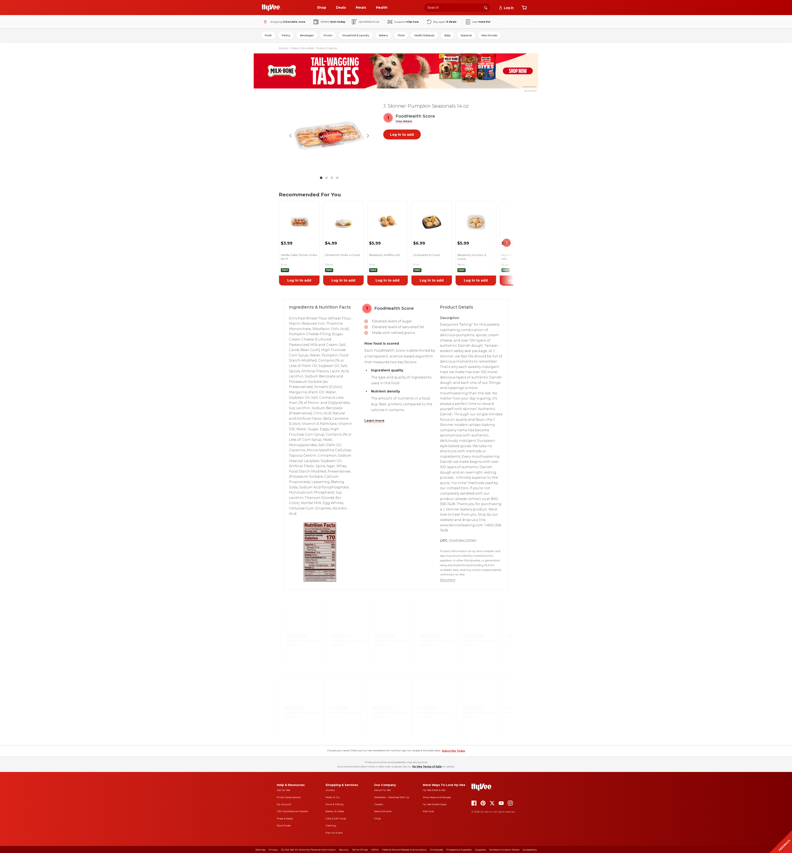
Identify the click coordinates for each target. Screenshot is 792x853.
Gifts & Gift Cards (335, 818)
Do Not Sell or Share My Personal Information (308, 849)
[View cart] (524, 8)
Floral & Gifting (334, 804)
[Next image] (367, 135)
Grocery (330, 790)
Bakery (383, 35)
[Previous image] (290, 135)
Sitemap (260, 849)
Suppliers (480, 849)
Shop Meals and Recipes (437, 797)
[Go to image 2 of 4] (326, 177)
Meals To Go (332, 797)
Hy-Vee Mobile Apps (434, 804)
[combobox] (457, 7)
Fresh (268, 35)
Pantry (286, 35)
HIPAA (375, 849)
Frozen (328, 35)
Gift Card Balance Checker (292, 811)
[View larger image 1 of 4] (329, 135)
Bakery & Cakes (334, 811)
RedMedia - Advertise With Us (391, 797)
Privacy (273, 849)
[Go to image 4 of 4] (337, 177)
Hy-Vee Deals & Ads (434, 790)
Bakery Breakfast (302, 48)
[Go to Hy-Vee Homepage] (271, 7)
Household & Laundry (355, 35)
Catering (330, 825)
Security (344, 849)
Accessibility (530, 849)
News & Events (382, 811)
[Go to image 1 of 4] (321, 177)
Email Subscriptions (289, 797)
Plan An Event (334, 832)
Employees (436, 849)
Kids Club (428, 811)
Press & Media (285, 818)
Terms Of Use (360, 849)
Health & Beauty (424, 35)
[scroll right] (506, 243)
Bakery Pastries (327, 48)
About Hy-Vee (382, 790)
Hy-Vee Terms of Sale (427, 766)
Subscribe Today (453, 750)
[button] (404, 121)
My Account (284, 804)
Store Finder (284, 825)
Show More (447, 579)
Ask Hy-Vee (283, 790)
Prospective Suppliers (459, 849)
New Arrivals (489, 35)
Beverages (307, 35)
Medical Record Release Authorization (404, 849)
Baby (447, 35)
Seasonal (466, 35)
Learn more (374, 421)
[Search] (486, 7)
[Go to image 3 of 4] (332, 177)
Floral (401, 35)
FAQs (377, 818)
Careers (378, 804)
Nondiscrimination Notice (504, 849)
